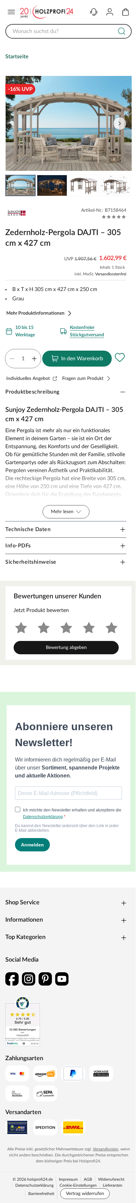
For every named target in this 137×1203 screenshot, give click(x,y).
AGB (88, 1179)
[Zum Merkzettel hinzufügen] (119, 357)
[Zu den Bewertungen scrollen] (113, 216)
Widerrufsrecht (111, 1179)
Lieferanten (112, 1185)
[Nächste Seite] (121, 185)
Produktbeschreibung (32, 392)
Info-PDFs (18, 545)
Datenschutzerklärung (34, 1185)
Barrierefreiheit (41, 1194)
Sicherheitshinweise (31, 562)
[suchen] (121, 31)
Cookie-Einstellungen (78, 1185)
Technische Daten (28, 529)
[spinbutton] (23, 358)
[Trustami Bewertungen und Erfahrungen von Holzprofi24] (22, 1021)
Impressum (68, 1179)
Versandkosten (105, 1149)
